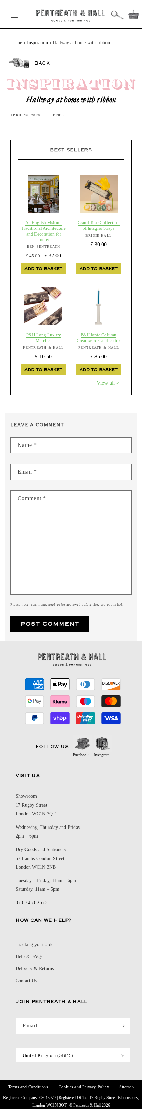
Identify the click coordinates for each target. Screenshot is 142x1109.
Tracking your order (35, 944)
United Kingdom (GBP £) (48, 1055)
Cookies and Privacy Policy (84, 1086)
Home (16, 42)
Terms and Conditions (28, 1086)
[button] (14, 14)
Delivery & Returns (35, 968)
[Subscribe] (122, 1026)
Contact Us (26, 980)
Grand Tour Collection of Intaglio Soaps (99, 225)
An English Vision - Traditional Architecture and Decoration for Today (43, 231)
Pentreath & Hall (87, 1105)
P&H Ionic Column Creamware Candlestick (99, 337)
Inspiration (37, 42)
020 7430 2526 (32, 902)
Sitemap (126, 1086)
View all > (108, 383)
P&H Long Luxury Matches (43, 337)
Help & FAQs (29, 956)
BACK (42, 63)
